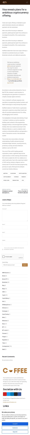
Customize (15, 427)
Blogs (3, 288)
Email (3, 232)
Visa (23, 180)
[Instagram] (16, 394)
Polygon (4, 336)
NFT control (4, 330)
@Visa (9, 66)
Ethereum (16, 176)
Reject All (15, 431)
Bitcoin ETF (4, 279)
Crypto (3, 295)
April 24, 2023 (10, 83)
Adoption (5, 173)
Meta (3, 317)
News (3, 323)
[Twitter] (8, 394)
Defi (3, 301)
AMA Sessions (5, 272)
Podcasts (4, 333)
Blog (3, 285)
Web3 (3, 349)
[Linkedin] (12, 394)
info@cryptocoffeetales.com (9, 402)
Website (3, 240)
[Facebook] (19, 394)
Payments (24, 176)
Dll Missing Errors (6, 304)
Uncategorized (5, 346)
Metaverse (4, 320)
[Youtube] (5, 394)
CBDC (3, 291)
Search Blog (5, 262)
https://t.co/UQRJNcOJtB (14, 79)
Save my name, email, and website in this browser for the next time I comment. (14, 248)
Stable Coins (6, 180)
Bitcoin (3, 275)
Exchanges (4, 311)
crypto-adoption (23, 173)
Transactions (15, 180)
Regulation (4, 339)
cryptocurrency (7, 176)
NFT (3, 327)
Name (3, 224)
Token (3, 343)
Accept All (15, 423)
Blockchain (13, 173)
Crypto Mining (5, 298)
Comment (4, 208)
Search (25, 265)
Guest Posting (5, 314)
